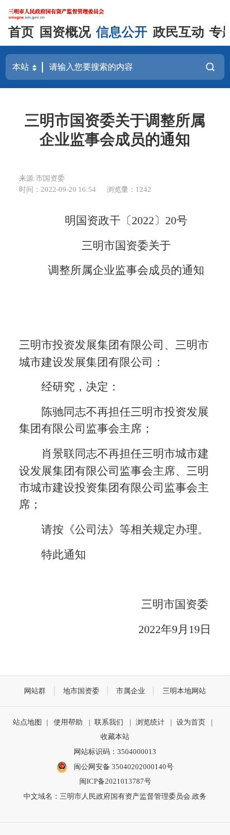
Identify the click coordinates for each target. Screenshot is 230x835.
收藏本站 (115, 736)
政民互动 (178, 32)
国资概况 (65, 32)
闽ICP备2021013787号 (115, 781)
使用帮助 (68, 722)
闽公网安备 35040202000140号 (123, 766)
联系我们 (108, 722)
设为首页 (190, 722)
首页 (21, 32)
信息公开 (121, 32)
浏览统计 (150, 722)
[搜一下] (210, 67)
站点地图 (27, 722)
